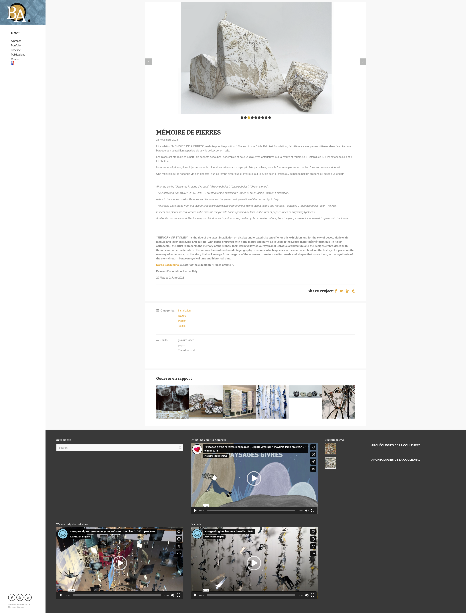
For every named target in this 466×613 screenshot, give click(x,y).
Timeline (16, 50)
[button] (254, 478)
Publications (18, 54)
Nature (182, 315)
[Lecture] (195, 510)
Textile (181, 325)
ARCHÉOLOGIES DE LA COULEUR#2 (395, 445)
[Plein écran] (313, 510)
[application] (254, 478)
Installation (184, 310)
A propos (16, 40)
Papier (182, 320)
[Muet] (307, 510)
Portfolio (16, 45)
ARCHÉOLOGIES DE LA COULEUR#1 (395, 459)
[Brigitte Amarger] (23, 12)
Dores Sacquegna (167, 264)
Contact (15, 59)
